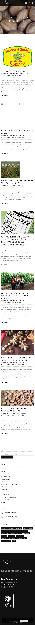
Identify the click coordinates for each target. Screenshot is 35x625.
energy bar (11, 528)
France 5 (30, 528)
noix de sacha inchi (23, 530)
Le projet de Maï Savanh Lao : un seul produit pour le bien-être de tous (17, 295)
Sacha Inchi (5, 489)
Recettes (4, 487)
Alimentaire (6, 494)
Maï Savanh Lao (6, 479)
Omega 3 (18, 533)
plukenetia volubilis (25, 533)
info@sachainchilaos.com (10, 587)
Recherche (7, 457)
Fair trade (25, 528)
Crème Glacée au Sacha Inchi (10, 516)
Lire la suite (4, 95)
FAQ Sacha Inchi (6, 476)
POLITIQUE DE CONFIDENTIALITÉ (9, 484)
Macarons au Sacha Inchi (10, 512)
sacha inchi (4, 535)
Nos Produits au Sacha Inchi (9, 492)
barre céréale (4, 528)
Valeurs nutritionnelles (6, 540)
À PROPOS (4, 469)
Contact (4, 502)
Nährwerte (13, 533)
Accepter (24, 621)
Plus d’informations (14, 621)
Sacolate (13, 538)
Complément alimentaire (10, 497)
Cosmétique (7, 499)
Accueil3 (4, 474)
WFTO (14, 540)
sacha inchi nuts (12, 535)
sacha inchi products (6, 538)
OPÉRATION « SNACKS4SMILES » (15, 71)
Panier (3, 481)
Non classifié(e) (19, 75)
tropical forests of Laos (21, 538)
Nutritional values (5, 533)
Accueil (4, 471)
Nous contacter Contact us (16, 570)
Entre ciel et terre (18, 528)
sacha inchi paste (20, 535)
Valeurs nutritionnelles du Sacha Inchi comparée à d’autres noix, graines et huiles (17, 239)
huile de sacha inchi (6, 530)
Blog (12, 75)
